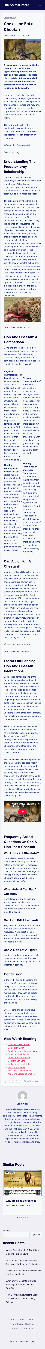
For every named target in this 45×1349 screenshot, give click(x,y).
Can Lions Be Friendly (18, 1054)
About (22, 1319)
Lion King (9, 35)
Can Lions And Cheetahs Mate (22, 1051)
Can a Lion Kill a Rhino (19, 1044)
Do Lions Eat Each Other (19, 1064)
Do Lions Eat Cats (16, 1061)
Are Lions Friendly (16, 1067)
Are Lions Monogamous (19, 1070)
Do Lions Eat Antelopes (19, 1057)
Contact (31, 1319)
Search (6, 1230)
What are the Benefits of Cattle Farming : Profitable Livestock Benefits (21, 1284)
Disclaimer (30, 1324)
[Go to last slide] (7, 1192)
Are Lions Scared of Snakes (21, 1074)
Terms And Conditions (22, 1328)
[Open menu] (40, 5)
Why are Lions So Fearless (21, 1200)
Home (13, 1319)
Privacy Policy (16, 1324)
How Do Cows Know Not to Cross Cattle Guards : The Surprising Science (22, 1298)
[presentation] (22, 1183)
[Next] (38, 1192)
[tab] (17, 1217)
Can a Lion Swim (16, 1048)
